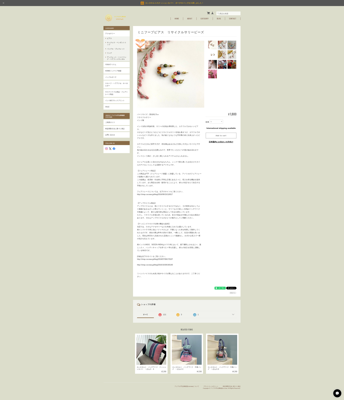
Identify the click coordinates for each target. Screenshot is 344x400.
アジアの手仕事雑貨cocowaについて (187, 386)
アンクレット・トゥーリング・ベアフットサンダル (116, 58)
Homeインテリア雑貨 (113, 71)
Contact (232, 18)
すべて (145, 314)
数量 (207, 122)
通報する (232, 293)
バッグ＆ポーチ (111, 77)
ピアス (109, 38)
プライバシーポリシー (210, 386)
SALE (107, 107)
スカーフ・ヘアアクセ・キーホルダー (116, 84)
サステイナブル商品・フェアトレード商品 (116, 93)
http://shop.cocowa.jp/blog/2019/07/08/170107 (155, 259)
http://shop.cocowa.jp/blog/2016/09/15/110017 (155, 194)
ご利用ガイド (110, 122)
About (189, 18)
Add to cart (221, 135)
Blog (219, 18)
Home (177, 18)
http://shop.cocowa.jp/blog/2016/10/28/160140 (155, 265)
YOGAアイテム (110, 64)
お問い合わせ (110, 135)
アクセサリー (110, 33)
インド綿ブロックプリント (115, 100)
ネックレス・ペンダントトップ (116, 43)
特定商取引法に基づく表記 (115, 128)
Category (205, 18)
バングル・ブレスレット (116, 49)
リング (109, 53)
